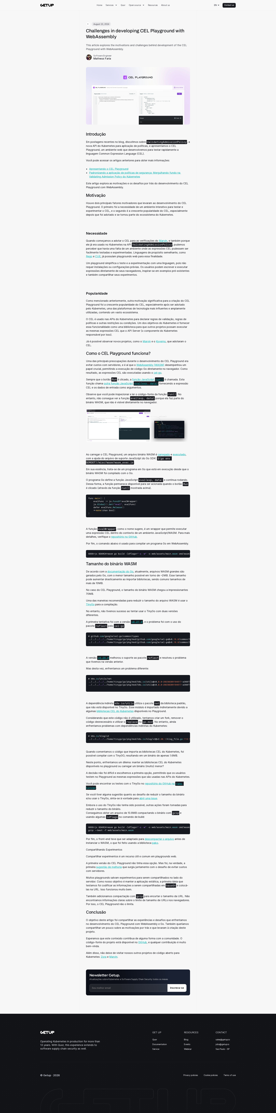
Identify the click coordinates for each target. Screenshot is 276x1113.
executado (179, 454)
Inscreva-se (177, 987)
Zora (103, 956)
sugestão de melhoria (109, 867)
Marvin (163, 240)
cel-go (157, 372)
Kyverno (161, 341)
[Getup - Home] (47, 5)
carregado (164, 454)
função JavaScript (143, 379)
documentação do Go (120, 571)
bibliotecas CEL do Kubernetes (115, 711)
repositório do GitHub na (160, 783)
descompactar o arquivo (159, 838)
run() (159, 379)
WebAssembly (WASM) (150, 364)
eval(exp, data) (146, 383)
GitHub (142, 942)
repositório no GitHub (124, 536)
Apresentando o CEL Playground (108, 168)
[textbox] (113, 506)
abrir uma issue (148, 798)
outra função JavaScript (119, 383)
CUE (98, 256)
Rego (89, 256)
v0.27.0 (136, 621)
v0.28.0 (103, 657)
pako (155, 842)
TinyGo (90, 604)
